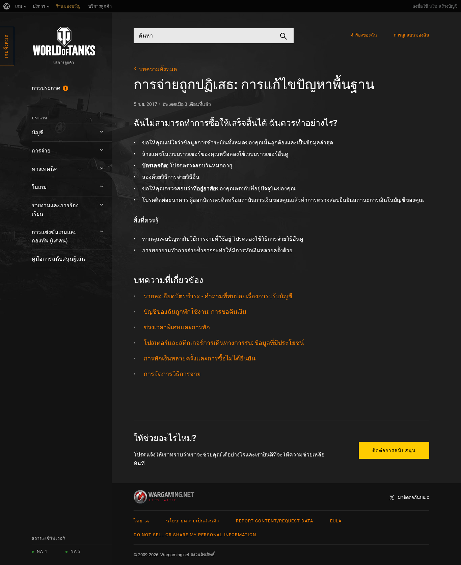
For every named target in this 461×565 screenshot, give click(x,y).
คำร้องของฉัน (363, 35)
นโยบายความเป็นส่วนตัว (192, 520)
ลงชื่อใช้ (420, 6)
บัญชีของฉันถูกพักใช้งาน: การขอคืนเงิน (195, 311)
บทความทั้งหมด (158, 69)
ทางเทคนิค (45, 169)
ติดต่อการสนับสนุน (394, 450)
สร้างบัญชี (448, 6)
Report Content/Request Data (274, 520)
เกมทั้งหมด (6, 46)
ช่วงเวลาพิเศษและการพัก (177, 327)
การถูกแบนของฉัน (411, 35)
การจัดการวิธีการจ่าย (172, 373)
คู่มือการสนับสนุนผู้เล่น (58, 259)
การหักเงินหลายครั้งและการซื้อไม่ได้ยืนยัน (199, 358)
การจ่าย (41, 150)
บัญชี (38, 132)
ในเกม (39, 187)
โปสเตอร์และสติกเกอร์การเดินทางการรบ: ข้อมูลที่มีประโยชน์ (224, 342)
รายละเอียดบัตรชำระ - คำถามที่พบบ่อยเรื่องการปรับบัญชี (218, 296)
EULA (336, 520)
